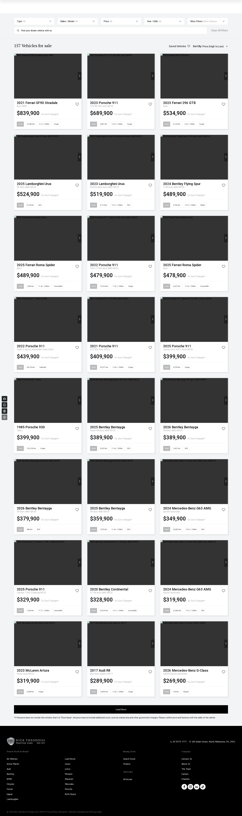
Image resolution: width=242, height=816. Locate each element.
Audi (9, 768)
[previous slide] (16, 76)
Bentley (10, 773)
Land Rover (70, 758)
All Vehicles (12, 758)
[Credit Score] (4, 405)
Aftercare (127, 779)
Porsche (68, 789)
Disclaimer (63, 812)
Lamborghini (12, 799)
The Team (186, 768)
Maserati (69, 779)
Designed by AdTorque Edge (89, 812)
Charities (186, 779)
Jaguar (10, 794)
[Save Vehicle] (77, 105)
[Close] (4, 417)
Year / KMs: (152, 21)
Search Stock (129, 758)
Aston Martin (13, 763)
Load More (121, 709)
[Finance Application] (4, 411)
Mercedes (69, 784)
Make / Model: (67, 21)
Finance (126, 763)
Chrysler (10, 784)
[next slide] (80, 76)
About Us (186, 763)
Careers (185, 773)
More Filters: (196, 21)
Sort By (197, 46)
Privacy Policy (51, 812)
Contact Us (187, 758)
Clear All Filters (219, 30)
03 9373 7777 (180, 741)
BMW (9, 779)
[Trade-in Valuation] (4, 399)
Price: (106, 21)
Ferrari (10, 789)
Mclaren (68, 773)
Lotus (67, 768)
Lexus (67, 763)
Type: (19, 21)
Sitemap (72, 812)
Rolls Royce (70, 794)
